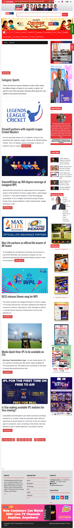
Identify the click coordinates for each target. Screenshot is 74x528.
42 (55, 82)
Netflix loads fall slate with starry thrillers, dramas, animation (66, 161)
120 (71, 104)
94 (65, 97)
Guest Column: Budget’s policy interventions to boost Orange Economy (60, 56)
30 (65, 78)
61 (63, 87)
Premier (37, 302)
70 (65, 90)
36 (60, 80)
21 (63, 75)
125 (64, 106)
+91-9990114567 (61, 482)
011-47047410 (65, 480)
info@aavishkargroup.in (56, 486)
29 (63, 78)
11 (57, 73)
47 (68, 82)
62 (65, 87)
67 (24, 440)
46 (65, 82)
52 (60, 85)
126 (67, 106)
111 (68, 101)
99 (57, 99)
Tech (54, 32)
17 (52, 75)
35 (57, 80)
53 (63, 85)
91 (57, 97)
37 (63, 80)
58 (55, 87)
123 (59, 106)
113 (52, 104)
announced (17, 190)
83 (57, 94)
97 (52, 99)
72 (71, 90)
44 (60, 82)
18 (55, 75)
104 (71, 99)
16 (71, 73)
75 (57, 92)
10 (55, 73)
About (28, 481)
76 (60, 92)
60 (60, 87)
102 (65, 99)
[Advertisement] (25, 58)
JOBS (72, 47)
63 (68, 87)
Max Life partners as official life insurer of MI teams (24, 244)
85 (63, 94)
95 (68, 97)
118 (65, 104)
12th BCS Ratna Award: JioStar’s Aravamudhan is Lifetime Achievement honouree (49, 1)
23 (68, 75)
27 (57, 78)
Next (57, 43)
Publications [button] (25, 37)
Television (30, 496)
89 (52, 97)
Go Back (6, 73)
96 (71, 97)
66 (21, 440)
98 (55, 99)
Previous (52, 43)
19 (57, 75)
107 (57, 101)
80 (71, 92)
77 (63, 92)
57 (52, 87)
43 (57, 82)
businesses (35, 416)
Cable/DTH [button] (31, 32)
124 (61, 106)
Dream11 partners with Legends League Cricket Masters (22, 130)
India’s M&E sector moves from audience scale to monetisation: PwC (66, 168)
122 (56, 106)
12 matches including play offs (14, 363)
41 (52, 82)
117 (63, 104)
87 (68, 94)
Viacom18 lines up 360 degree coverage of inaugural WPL (24, 183)
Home (5, 42)
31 (68, 78)
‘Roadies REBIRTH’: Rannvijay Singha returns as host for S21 (65, 182)
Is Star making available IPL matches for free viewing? (23, 408)
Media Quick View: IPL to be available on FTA (23, 353)
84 (60, 94)
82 (55, 94)
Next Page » (41, 440)
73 (52, 92)
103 (68, 99)
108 (60, 101)
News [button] (59, 32)
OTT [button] (12, 32)
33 (52, 80)
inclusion (39, 252)
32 (71, 78)
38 (65, 80)
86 (65, 94)
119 (68, 104)
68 (27, 440)
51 (57, 85)
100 (60, 99)
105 (52, 101)
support (18, 146)
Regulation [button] (39, 32)
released (26, 310)
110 (65, 101)
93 (63, 97)
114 (55, 104)
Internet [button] (24, 32)
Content (17, 32)
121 (53, 106)
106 (55, 101)
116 (60, 104)
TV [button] (8, 32)
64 (71, 87)
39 (68, 80)
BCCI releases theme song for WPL (20, 296)
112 (71, 101)
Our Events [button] (16, 37)
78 (65, 92)
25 (52, 78)
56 (71, 85)
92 (60, 97)
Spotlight (65, 32)
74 (55, 92)
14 (65, 73)
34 (55, 80)
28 (60, 78)
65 (18, 440)
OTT (28, 490)
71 (68, 90)
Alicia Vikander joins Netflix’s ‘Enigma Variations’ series (65, 175)
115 (57, 104)
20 (60, 75)
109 (63, 101)
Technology (30, 487)
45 (63, 82)
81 (52, 94)
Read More (25, 146)
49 (52, 85)
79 (68, 92)
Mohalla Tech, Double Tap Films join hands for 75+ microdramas (66, 190)
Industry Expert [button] (7, 37)
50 (55, 85)
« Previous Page (7, 440)
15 (68, 73)
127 (69, 106)
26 (55, 78)
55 (68, 85)
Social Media (47, 32)
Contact (32, 37)
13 (63, 73)
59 (57, 87)
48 (71, 82)
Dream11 (36, 137)
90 (35, 440)
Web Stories (40, 37)
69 (30, 440)
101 (63, 99)
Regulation (30, 484)
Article (28, 493)
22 (65, 75)
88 (71, 94)
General (11, 42)
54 (65, 85)
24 (71, 75)
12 (60, 73)
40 (71, 80)
